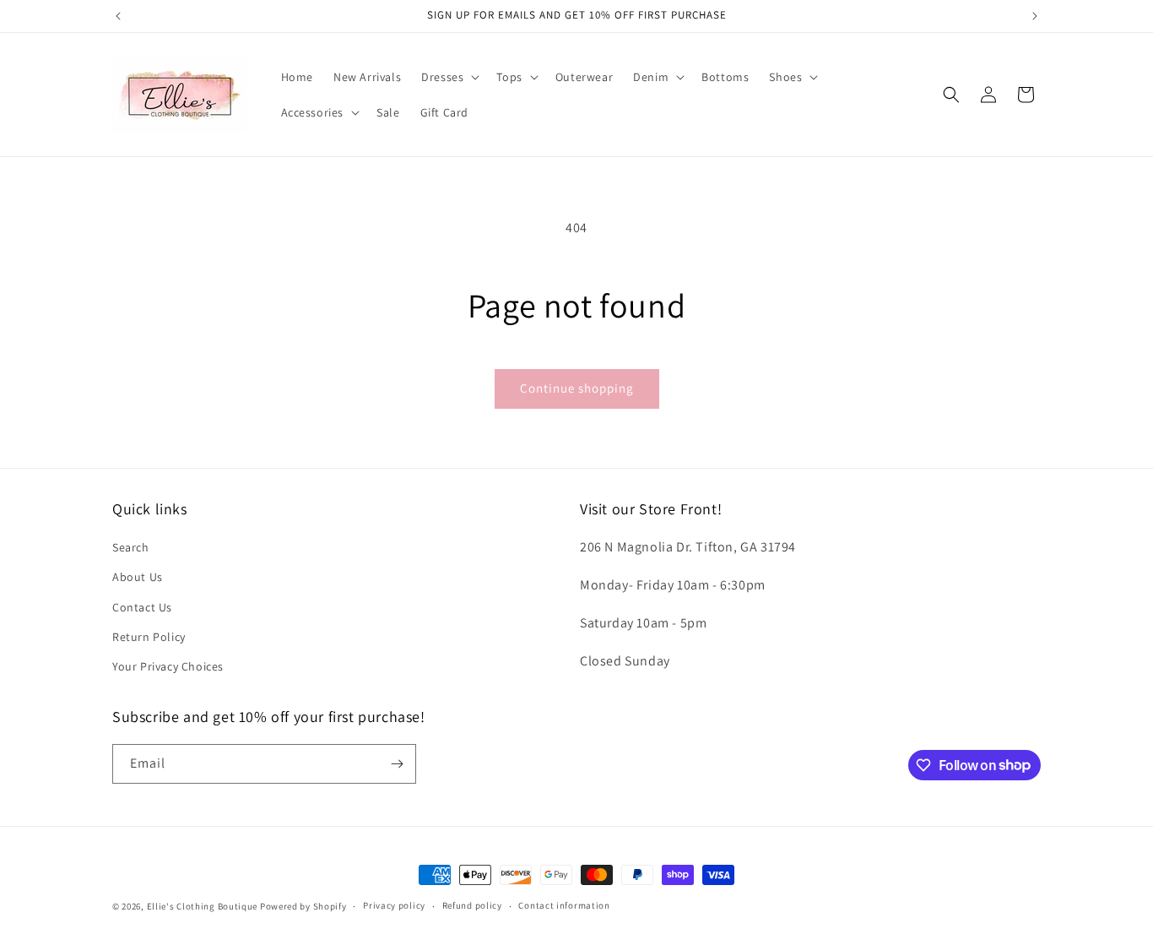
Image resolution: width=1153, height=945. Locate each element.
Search (130, 547)
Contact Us (142, 607)
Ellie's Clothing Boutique (202, 906)
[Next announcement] (1034, 16)
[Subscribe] (396, 764)
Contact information (563, 905)
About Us (137, 576)
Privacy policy (394, 905)
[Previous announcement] (118, 16)
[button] (448, 77)
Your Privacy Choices (168, 666)
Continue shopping (577, 388)
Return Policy (149, 636)
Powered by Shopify (303, 906)
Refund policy (472, 905)
